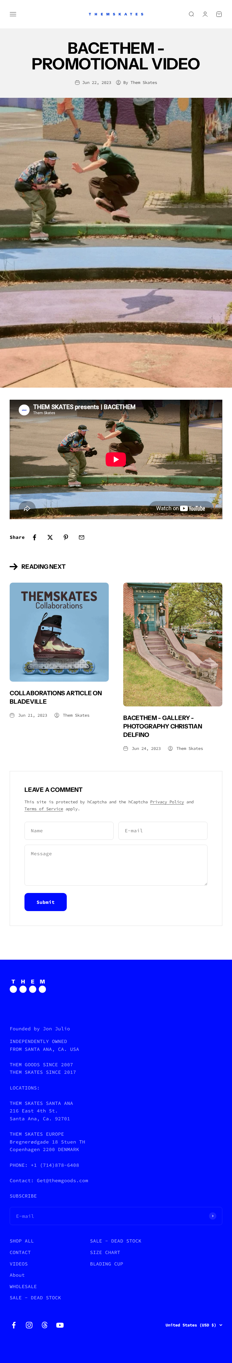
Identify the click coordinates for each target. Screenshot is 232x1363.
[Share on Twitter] (50, 537)
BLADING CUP (106, 1264)
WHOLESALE (23, 1286)
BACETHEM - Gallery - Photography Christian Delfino (162, 726)
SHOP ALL (22, 1241)
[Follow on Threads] (44, 1325)
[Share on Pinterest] (66, 537)
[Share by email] (82, 537)
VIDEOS (19, 1264)
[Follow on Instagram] (29, 1325)
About (17, 1275)
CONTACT (20, 1252)
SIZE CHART (105, 1252)
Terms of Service (43, 808)
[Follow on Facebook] (14, 1325)
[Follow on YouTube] (60, 1325)
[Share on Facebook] (34, 537)
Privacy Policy (167, 802)
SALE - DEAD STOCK (35, 1297)
